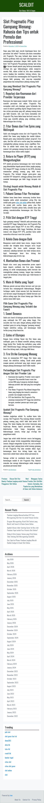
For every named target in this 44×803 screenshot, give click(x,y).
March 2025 (11, 615)
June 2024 (10, 649)
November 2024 (12, 630)
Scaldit (26, 4)
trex (11, 795)
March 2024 (11, 660)
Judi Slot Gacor (12, 470)
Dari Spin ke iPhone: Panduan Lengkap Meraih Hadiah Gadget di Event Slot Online (22, 541)
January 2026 (11, 578)
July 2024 (10, 645)
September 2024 (12, 637)
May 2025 (10, 608)
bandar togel (9, 757)
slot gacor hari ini (11, 736)
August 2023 (11, 686)
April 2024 (10, 656)
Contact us (26, 799)
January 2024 (11, 667)
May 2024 (10, 652)
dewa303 (8, 740)
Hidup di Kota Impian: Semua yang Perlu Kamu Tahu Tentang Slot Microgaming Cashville (22, 535)
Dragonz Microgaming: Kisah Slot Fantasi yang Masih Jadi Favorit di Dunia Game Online (22, 522)
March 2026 (11, 570)
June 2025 (10, 604)
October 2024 (11, 634)
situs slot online (21, 202)
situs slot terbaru (36, 470)
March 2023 (11, 705)
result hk (8, 753)
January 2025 (11, 623)
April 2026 (10, 567)
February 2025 (12, 619)
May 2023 (10, 697)
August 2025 (11, 596)
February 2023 (12, 708)
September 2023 (12, 682)
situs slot (8, 762)
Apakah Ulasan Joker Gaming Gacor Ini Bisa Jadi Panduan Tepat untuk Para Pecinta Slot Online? (23, 529)
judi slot (7, 732)
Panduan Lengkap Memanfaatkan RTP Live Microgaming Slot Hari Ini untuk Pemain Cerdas (22, 516)
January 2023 (11, 712)
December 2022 (12, 716)
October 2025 (11, 589)
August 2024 (11, 641)
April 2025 (10, 611)
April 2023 (10, 701)
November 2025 (12, 585)
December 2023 (12, 671)
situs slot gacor (10, 766)
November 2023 (12, 675)
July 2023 (10, 690)
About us (18, 799)
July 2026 (10, 559)
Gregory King (23, 46)
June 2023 (10, 693)
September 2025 (12, 593)
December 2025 (12, 582)
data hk (7, 745)
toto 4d (7, 749)
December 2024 (12, 626)
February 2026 (12, 574)
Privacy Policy (36, 799)
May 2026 (10, 563)
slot (6, 774)
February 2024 (12, 664)
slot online (8, 770)
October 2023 (11, 679)
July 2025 (10, 600)
